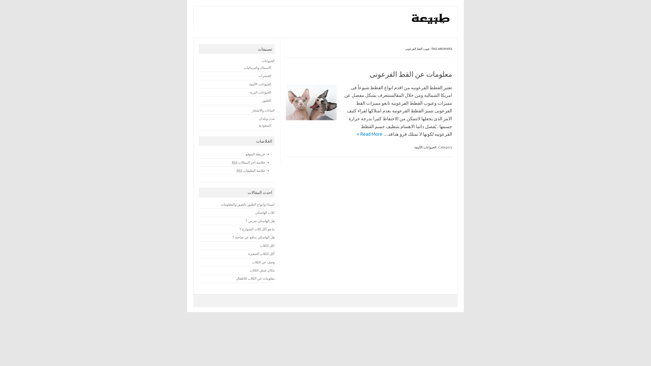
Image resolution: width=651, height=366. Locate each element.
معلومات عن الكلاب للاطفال (255, 278)
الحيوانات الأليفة (425, 147)
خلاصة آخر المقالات (248, 162)
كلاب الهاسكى (265, 212)
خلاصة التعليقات (251, 170)
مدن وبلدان (267, 118)
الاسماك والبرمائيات (257, 67)
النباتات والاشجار (263, 110)
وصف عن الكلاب (263, 262)
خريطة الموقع (255, 154)
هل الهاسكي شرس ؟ (260, 221)
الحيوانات (268, 61)
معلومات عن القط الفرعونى (411, 74)
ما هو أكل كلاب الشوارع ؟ (257, 229)
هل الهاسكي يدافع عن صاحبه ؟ (253, 237)
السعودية (265, 125)
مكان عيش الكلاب (262, 270)
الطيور (266, 100)
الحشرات (264, 76)
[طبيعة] (431, 22)
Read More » (369, 133)
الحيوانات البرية (260, 92)
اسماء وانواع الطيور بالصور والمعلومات (248, 204)
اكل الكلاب (267, 245)
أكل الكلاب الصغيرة (261, 253)
